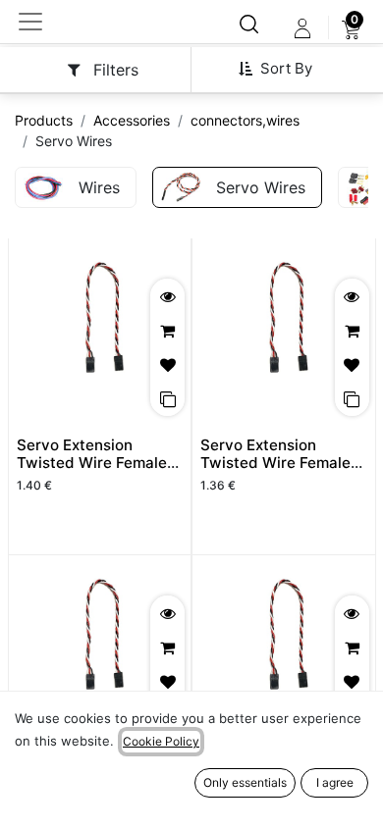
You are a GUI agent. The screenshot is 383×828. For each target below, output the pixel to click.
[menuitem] (351, 28)
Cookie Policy (161, 741)
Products (44, 120)
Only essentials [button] (245, 782)
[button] (283, 68)
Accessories (131, 120)
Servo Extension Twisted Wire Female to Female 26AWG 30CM (92, 472)
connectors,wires (245, 120)
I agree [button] (335, 782)
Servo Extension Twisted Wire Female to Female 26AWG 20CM (275, 472)
